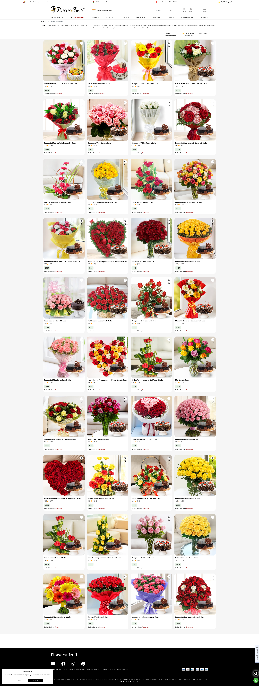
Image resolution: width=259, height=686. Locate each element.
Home (43, 21)
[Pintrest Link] (83, 665)
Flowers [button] (94, 17)
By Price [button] (203, 17)
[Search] (171, 10)
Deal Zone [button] (139, 17)
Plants (171, 17)
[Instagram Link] (73, 665)
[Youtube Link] (53, 665)
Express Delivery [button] (56, 17)
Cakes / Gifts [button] (156, 17)
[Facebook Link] (63, 665)
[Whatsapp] (255, 680)
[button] (81, 43)
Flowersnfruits (65, 654)
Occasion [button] (124, 17)
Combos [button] (108, 17)
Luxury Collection (187, 17)
